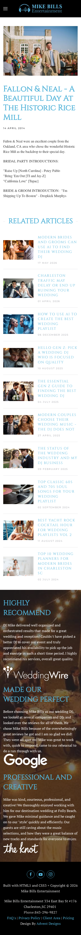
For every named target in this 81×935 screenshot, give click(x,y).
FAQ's (11, 918)
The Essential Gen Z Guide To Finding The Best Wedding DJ (57, 388)
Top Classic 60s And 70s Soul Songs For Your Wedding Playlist (56, 492)
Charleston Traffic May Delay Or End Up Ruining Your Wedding (56, 285)
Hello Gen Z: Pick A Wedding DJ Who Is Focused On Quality (58, 355)
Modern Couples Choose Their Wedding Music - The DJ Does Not (57, 422)
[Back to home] (40, 8)
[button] (5, 8)
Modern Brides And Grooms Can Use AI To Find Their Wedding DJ (57, 247)
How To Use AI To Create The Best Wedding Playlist (57, 321)
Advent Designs (49, 923)
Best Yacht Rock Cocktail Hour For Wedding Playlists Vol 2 (56, 527)
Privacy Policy (29, 918)
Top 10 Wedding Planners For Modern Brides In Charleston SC (56, 564)
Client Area (51, 918)
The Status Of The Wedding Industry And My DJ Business (58, 455)
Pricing (68, 918)
